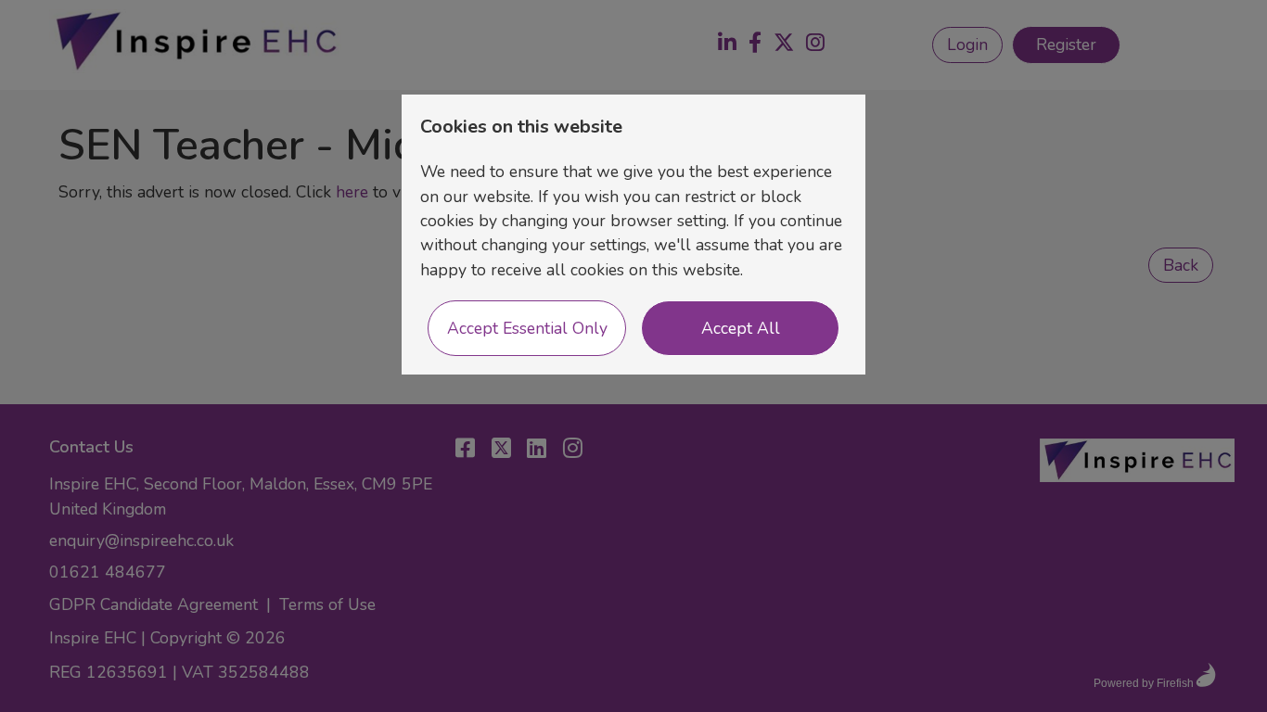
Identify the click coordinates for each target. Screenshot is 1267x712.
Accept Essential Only (527, 328)
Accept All (740, 328)
